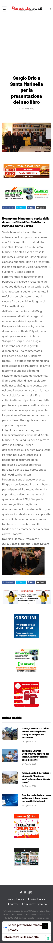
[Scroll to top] (45, 926)
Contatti (13, 904)
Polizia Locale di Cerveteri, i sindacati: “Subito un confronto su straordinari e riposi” (36, 777)
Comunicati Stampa (34, 904)
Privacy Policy (15, 899)
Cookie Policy (36, 899)
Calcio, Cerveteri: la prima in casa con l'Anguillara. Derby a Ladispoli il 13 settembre (35, 733)
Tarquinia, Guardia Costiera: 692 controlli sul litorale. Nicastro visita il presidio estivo (35, 755)
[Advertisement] (26, 40)
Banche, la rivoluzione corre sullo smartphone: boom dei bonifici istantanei (36, 798)
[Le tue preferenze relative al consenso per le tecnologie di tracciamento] (48, 938)
